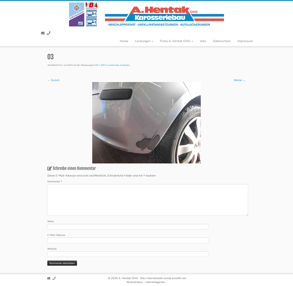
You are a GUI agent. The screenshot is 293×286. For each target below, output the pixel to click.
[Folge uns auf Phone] (50, 33)
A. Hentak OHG (128, 278)
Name (50, 221)
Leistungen (143, 41)
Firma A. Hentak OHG (175, 41)
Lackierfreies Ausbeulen (118, 65)
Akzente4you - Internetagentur (145, 282)
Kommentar (54, 181)
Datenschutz (222, 41)
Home (124, 41)
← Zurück (53, 80)
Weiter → (240, 80)
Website (52, 248)
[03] (146, 122)
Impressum (245, 41)
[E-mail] (44, 33)
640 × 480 (99, 65)
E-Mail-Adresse (56, 234)
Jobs (203, 41)
